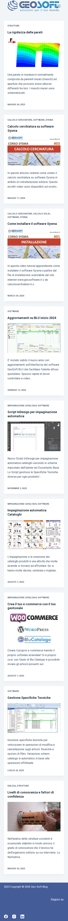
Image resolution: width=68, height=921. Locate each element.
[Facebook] (6, 916)
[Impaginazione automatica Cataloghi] (33, 534)
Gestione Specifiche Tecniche (29, 697)
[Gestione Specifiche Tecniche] (33, 718)
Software (39, 120)
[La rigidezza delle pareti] (33, 52)
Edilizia (11, 786)
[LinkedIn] (22, 916)
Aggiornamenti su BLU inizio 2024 (31, 318)
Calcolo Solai (41, 214)
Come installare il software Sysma (32, 223)
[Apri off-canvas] (59, 6)
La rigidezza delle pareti (25, 32)
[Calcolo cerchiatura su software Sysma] (33, 151)
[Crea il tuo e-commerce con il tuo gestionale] (33, 628)
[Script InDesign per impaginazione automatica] (33, 436)
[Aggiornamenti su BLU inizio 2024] (33, 338)
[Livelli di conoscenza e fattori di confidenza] (33, 817)
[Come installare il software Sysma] (33, 244)
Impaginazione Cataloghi (22, 405)
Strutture (13, 26)
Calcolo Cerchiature (19, 120)
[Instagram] (14, 916)
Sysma (49, 120)
